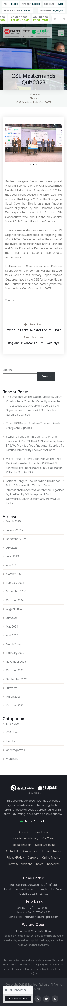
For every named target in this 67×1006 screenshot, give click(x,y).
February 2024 (15, 653)
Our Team (48, 838)
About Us (25, 832)
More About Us (35, 821)
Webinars (12, 759)
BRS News (12, 723)
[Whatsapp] (55, 998)
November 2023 (16, 661)
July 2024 (12, 618)
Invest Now (41, 832)
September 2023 (16, 679)
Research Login (21, 845)
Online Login (30, 851)
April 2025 (12, 565)
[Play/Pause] (59, 18)
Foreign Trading (52, 851)
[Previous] (55, 18)
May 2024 (12, 626)
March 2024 (13, 644)
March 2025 (13, 574)
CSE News (12, 732)
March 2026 (13, 521)
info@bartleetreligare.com (41, 917)
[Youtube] (46, 998)
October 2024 (15, 600)
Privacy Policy (15, 857)
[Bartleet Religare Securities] (27, 33)
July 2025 (12, 547)
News (33, 98)
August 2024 (14, 609)
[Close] (30, 990)
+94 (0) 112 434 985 (38, 912)
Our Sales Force (18, 998)
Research (53, 864)
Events (9, 300)
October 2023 (15, 670)
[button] (9, 143)
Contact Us (12, 851)
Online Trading (51, 857)
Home (33, 94)
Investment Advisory (25, 838)
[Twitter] (37, 998)
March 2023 (13, 697)
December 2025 (16, 539)
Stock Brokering (45, 845)
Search (7, 370)
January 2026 (14, 530)
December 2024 (16, 591)
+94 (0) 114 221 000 (38, 908)
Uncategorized (15, 750)
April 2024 (12, 635)
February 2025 (15, 583)
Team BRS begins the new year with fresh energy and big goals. (33, 425)
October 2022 (15, 705)
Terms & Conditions (19, 864)
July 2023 (11, 688)
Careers (33, 857)
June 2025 (12, 556)
